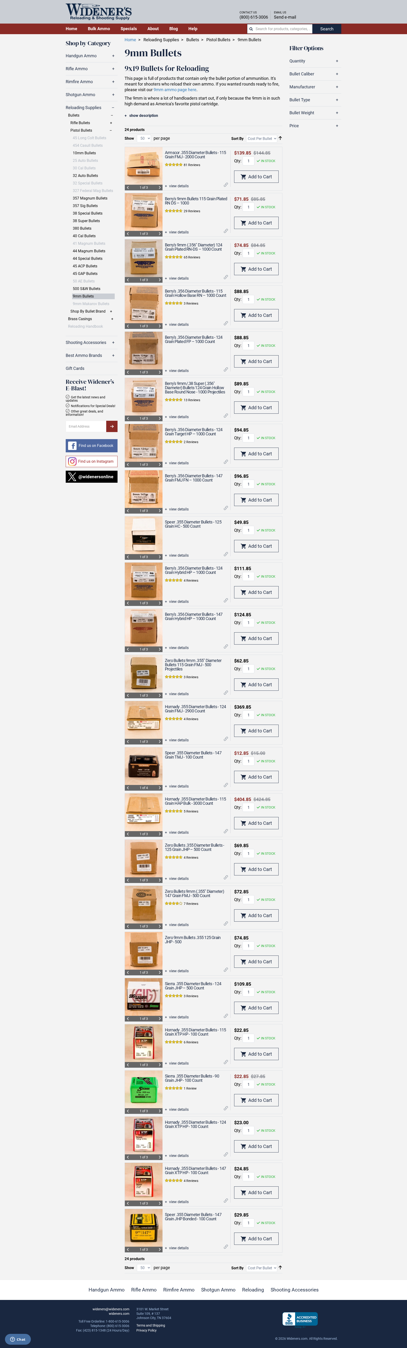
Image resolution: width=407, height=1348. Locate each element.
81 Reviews (192, 165)
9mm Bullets (83, 296)
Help (192, 28)
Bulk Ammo (99, 28)
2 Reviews (191, 442)
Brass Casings (80, 319)
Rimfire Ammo (79, 81)
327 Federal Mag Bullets (93, 191)
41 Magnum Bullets (89, 243)
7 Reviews (191, 904)
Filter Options (306, 48)
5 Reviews (191, 811)
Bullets (73, 115)
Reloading (253, 1290)
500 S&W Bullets (86, 289)
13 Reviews (192, 400)
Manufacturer (302, 87)
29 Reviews (192, 211)
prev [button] (127, 187)
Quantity (297, 61)
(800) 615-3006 (254, 17)
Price (294, 125)
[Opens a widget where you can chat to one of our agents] (18, 1340)
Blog (173, 28)
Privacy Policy (146, 1330)
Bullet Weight (301, 112)
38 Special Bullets (87, 213)
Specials (129, 28)
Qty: (237, 160)
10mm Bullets (84, 153)
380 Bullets (82, 228)
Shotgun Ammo (80, 94)
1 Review (190, 1088)
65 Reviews (192, 257)
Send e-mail (285, 17)
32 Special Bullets (87, 183)
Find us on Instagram (96, 461)
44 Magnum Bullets (89, 251)
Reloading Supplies (83, 107)
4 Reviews (191, 580)
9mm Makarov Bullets (91, 304)
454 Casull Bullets (88, 145)
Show (129, 138)
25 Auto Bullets (85, 161)
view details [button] (178, 186)
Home (130, 39)
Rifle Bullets (80, 123)
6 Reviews (191, 1042)
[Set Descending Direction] (280, 138)
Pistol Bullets (81, 130)
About (153, 28)
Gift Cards (75, 368)
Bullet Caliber (301, 74)
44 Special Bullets (87, 259)
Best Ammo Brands (84, 355)
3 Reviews (191, 303)
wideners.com (119, 1313)
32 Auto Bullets (85, 176)
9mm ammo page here (175, 89)
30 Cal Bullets (84, 168)
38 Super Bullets (86, 221)
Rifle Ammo (77, 68)
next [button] (160, 187)
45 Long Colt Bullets (89, 138)
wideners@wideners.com (111, 1309)
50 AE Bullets (84, 281)
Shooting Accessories (86, 342)
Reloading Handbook (85, 326)
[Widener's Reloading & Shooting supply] (99, 12)
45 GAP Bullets (85, 274)
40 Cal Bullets (84, 236)
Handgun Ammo (81, 55)
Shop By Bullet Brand (88, 311)
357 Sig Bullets (85, 206)
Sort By (237, 138)
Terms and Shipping (150, 1325)
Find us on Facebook (96, 445)
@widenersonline (95, 476)
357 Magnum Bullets (90, 198)
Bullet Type (299, 100)
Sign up (112, 426)
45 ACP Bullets (85, 266)
